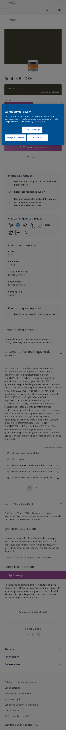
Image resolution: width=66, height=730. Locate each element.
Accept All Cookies (15, 137)
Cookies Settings (32, 130)
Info (43, 121)
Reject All (37, 137)
